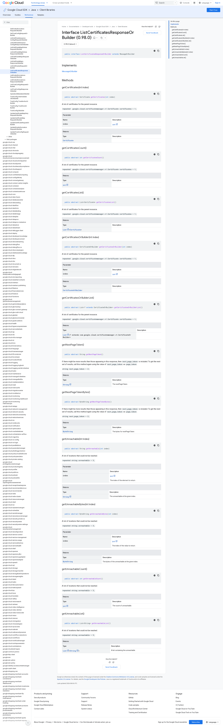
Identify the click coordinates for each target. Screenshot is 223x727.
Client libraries (47, 9)
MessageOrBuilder (69, 71)
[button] (15, 136)
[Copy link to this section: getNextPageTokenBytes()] (92, 392)
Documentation (74, 26)
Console (186, 3)
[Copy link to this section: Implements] (79, 65)
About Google (39, 722)
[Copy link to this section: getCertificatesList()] (86, 192)
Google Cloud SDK (17, 9)
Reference (29, 15)
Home (64, 26)
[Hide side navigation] (28, 722)
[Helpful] (156, 26)
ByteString (68, 431)
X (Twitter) (180, 705)
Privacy (49, 722)
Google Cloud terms (71, 722)
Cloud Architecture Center (138, 709)
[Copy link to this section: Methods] (76, 80)
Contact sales (39, 709)
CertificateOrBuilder (72, 290)
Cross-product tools (61, 3)
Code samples (134, 705)
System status (86, 709)
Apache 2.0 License (63, 679)
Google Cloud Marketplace (43, 705)
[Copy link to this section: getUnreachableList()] (86, 614)
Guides (18, 15)
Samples (40, 15)
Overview (7, 15)
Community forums (88, 698)
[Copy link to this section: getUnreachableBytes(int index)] (97, 504)
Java (33, 9)
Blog (177, 698)
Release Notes (86, 705)
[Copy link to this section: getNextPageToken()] (86, 345)
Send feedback (152, 33)
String (66, 385)
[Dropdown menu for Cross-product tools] (72, 3)
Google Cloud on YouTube (185, 709)
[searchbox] (15, 22)
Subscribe (196, 722)
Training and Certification (138, 712)
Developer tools (87, 26)
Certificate (68, 140)
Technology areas (38, 3)
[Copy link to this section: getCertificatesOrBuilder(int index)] (101, 237)
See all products (40, 698)
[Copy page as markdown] (102, 38)
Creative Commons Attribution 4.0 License (120, 677)
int (113, 124)
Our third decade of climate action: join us (95, 722)
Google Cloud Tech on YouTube (187, 712)
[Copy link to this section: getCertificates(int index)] (91, 87)
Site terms (57, 722)
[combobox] (165, 3)
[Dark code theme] (154, 51)
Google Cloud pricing (41, 701)
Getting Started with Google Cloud (141, 701)
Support (84, 701)
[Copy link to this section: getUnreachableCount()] (89, 569)
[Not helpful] (159, 26)
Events (178, 701)
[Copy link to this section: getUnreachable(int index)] (91, 439)
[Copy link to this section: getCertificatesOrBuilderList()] (96, 298)
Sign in (217, 3)
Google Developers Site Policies (94, 679)
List (65, 230)
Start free (213, 10)
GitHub (131, 698)
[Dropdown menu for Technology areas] (48, 3)
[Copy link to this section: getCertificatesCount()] (89, 148)
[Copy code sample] (158, 51)
